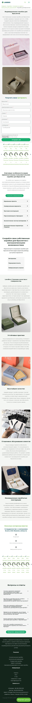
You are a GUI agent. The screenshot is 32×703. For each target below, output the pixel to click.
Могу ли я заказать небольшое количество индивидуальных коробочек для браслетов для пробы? (15, 606)
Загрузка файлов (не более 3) (10, 135)
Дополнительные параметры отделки (13, 226)
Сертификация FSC (16, 680)
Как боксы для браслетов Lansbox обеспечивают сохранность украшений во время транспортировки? (15, 600)
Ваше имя (4, 101)
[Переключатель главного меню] (29, 2)
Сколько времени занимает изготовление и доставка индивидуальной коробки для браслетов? (12, 592)
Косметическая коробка (16, 657)
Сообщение (5, 125)
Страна (4, 113)
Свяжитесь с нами (16, 678)
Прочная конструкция (11, 211)
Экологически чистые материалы (15, 220)
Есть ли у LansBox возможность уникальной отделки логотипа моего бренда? (14, 625)
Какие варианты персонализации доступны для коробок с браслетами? (15, 619)
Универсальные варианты (12, 206)
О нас (16, 676)
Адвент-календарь (16, 663)
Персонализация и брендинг (13, 216)
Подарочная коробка (16, 661)
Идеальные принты (10, 201)
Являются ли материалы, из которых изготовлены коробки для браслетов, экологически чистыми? (15, 613)
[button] (25, 2)
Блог (16, 674)
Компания (4, 119)
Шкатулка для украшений (16, 659)
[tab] (16, 259)
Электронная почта (7, 107)
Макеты (16, 672)
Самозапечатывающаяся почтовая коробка (16, 665)
